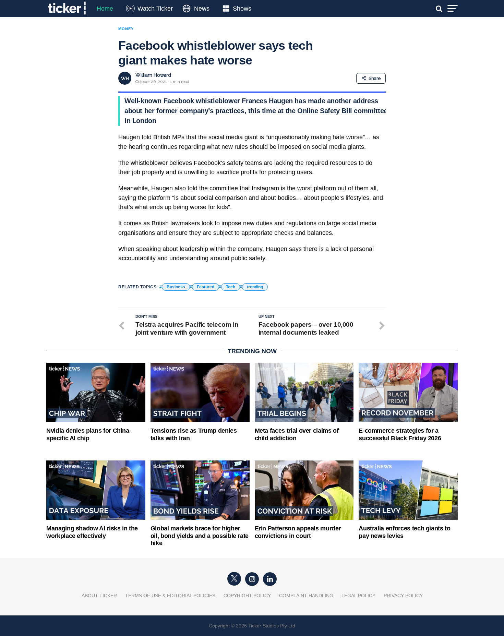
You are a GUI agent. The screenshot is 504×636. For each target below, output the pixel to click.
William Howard (153, 75)
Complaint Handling (306, 595)
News (201, 8)
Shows (242, 8)
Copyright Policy (247, 595)
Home (105, 8)
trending (255, 287)
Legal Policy (358, 595)
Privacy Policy (403, 595)
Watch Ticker (155, 8)
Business (176, 287)
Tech (230, 287)
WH (125, 78)
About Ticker (99, 595)
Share (375, 78)
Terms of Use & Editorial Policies (170, 595)
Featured (205, 287)
